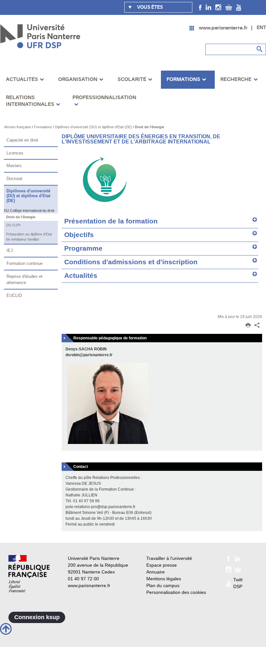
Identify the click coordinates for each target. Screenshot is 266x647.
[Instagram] (218, 7)
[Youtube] (238, 7)
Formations (43, 127)
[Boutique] (228, 7)
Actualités (80, 275)
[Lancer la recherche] (259, 49)
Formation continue (24, 263)
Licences (14, 153)
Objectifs (79, 235)
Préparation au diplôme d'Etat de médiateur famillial (29, 237)
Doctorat (14, 178)
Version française (18, 127)
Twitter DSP (255, 7)
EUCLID (14, 295)
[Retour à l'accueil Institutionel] (29, 573)
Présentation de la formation (111, 221)
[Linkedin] (208, 7)
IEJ (9, 250)
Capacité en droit (22, 140)
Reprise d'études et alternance (24, 279)
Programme (83, 248)
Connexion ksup (37, 617)
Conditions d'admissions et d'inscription (131, 262)
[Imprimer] (248, 326)
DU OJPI (13, 225)
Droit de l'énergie (149, 127)
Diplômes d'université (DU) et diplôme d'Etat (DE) (94, 127)
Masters (14, 165)
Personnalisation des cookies (176, 592)
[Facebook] (200, 7)
